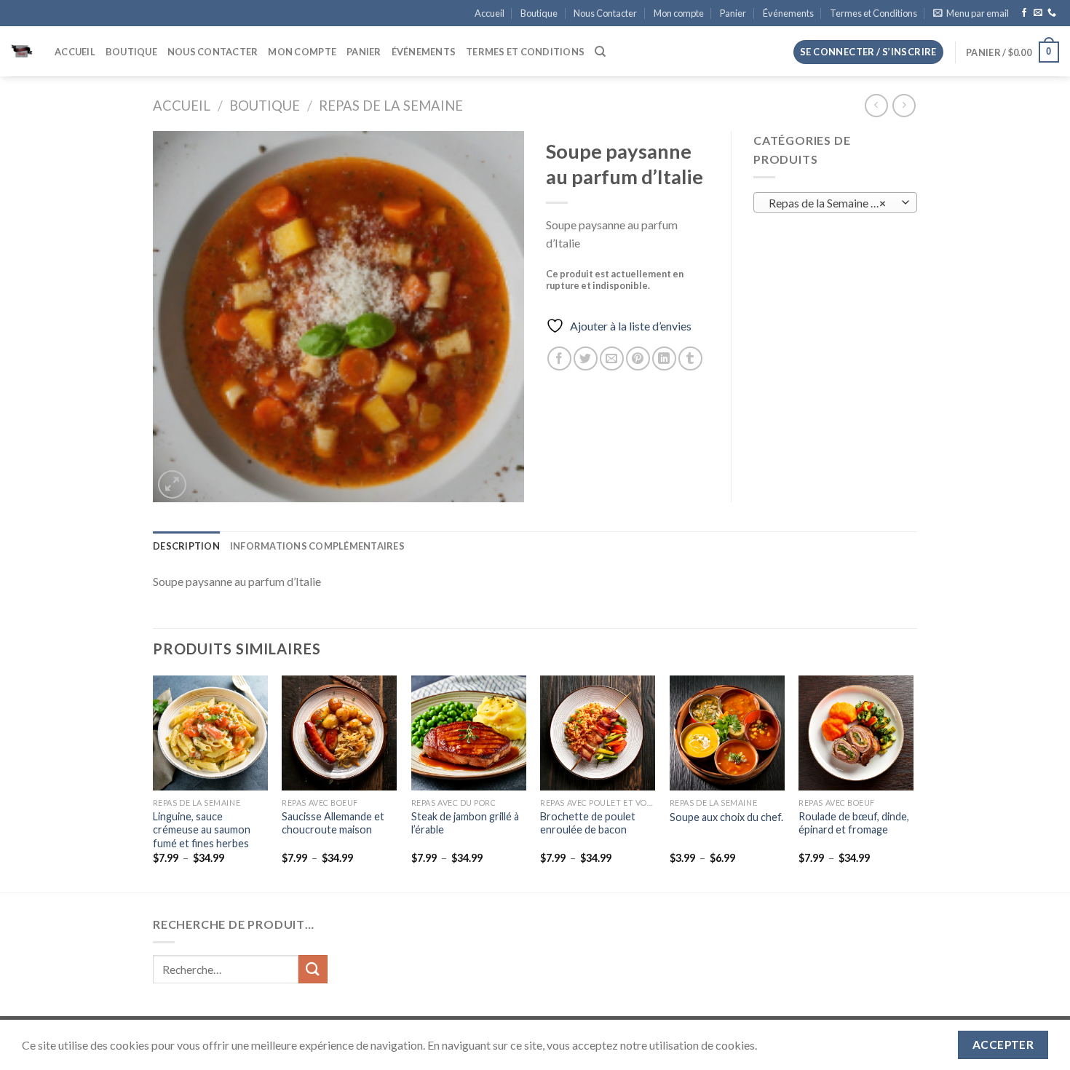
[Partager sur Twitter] (586, 358)
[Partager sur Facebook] (559, 358)
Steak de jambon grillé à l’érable (465, 823)
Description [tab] (186, 546)
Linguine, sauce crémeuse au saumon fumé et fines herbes (201, 829)
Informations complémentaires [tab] (317, 546)
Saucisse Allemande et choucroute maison (333, 823)
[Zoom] (172, 484)
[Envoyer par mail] (612, 358)
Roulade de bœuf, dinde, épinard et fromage (853, 823)
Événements (788, 13)
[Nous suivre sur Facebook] (1024, 13)
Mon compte (679, 13)
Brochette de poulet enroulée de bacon (587, 823)
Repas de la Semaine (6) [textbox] (828, 203)
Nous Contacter (605, 13)
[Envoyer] (313, 969)
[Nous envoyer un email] (1038, 13)
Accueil (489, 13)
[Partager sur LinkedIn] (664, 358)
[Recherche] (600, 52)
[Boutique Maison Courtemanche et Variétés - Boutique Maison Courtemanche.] (22, 51)
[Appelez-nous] (1051, 13)
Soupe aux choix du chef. (726, 817)
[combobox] (835, 202)
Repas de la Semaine (391, 106)
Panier (733, 13)
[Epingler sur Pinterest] (638, 358)
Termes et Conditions (873, 13)
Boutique (539, 13)
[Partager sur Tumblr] (690, 358)
